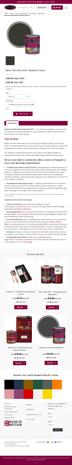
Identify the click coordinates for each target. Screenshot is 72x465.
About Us (7, 404)
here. (65, 234)
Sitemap (27, 446)
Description (12, 123)
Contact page (26, 242)
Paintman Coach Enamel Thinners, (22, 214)
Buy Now (20, 307)
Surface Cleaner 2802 (39, 224)
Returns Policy (9, 418)
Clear (7, 109)
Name (49, 421)
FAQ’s (11, 239)
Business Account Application (10, 408)
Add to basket (23, 114)
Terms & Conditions (10, 446)
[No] (70, 460)
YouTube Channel (23, 239)
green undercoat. (24, 209)
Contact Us (8, 415)
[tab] (12, 123)
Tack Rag (23, 229)
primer (12, 207)
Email (49, 413)
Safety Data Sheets (11, 412)
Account (43, 7)
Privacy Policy (20, 446)
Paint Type (9, 101)
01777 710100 (50, 2)
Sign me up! (57, 430)
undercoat (21, 207)
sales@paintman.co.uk (34, 415)
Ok (36, 462)
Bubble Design (12, 444)
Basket (58, 7)
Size (7, 93)
